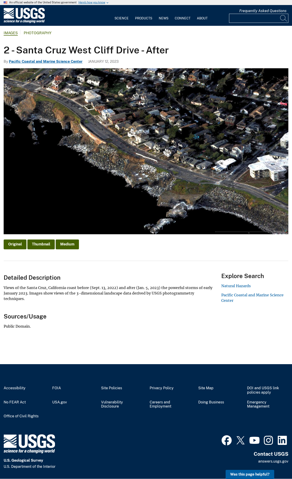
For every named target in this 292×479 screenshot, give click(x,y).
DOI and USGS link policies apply (263, 390)
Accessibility (15, 388)
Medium (67, 244)
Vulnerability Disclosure (112, 404)
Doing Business (211, 402)
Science (122, 18)
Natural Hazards (236, 286)
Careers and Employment (160, 404)
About (202, 18)
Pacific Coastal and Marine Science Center (46, 61)
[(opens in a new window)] (227, 439)
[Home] (24, 22)
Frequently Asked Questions (263, 11)
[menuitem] (121, 15)
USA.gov (59, 402)
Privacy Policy (162, 388)
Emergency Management (258, 404)
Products (143, 18)
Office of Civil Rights (21, 416)
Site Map (206, 388)
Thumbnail (41, 244)
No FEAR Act (15, 402)
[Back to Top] (275, 462)
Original (15, 244)
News (163, 18)
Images (11, 33)
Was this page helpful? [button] (250, 474)
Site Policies (111, 388)
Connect (182, 18)
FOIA (56, 388)
